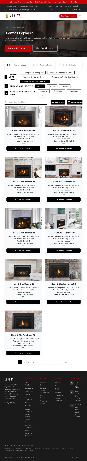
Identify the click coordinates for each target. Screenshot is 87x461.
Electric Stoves (27, 421)
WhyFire (79, 457)
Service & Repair (43, 384)
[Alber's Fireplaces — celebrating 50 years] (14, 16)
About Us (58, 383)
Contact (58, 392)
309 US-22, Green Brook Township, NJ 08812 (22, 6)
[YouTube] (11, 403)
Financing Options (43, 402)
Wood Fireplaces (28, 399)
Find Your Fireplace (45, 48)
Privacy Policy (59, 395)
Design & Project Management (44, 390)
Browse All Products (17, 48)
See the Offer (72, 2)
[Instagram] (8, 403)
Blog (56, 386)
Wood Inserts (29, 403)
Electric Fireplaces (28, 410)
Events (57, 389)
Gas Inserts (29, 388)
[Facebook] (5, 403)
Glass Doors (29, 430)
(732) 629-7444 (77, 384)
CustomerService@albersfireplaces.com (21, 10)
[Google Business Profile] (14, 403)
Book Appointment (68, 16)
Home (7, 28)
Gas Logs (28, 394)
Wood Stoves (29, 406)
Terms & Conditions (59, 399)
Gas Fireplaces (28, 384)
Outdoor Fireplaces (28, 426)
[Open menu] (80, 16)
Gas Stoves (29, 391)
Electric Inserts (27, 415)
